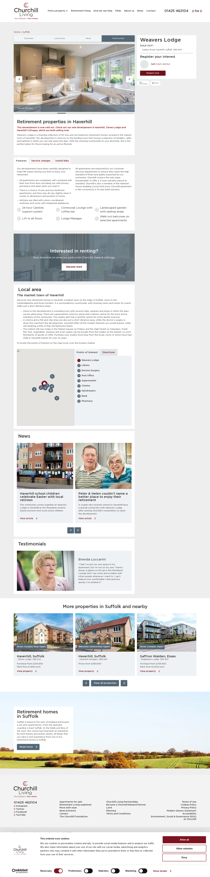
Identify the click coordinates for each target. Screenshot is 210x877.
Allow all (184, 839)
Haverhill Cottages (27, 130)
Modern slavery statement (181, 811)
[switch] (88, 870)
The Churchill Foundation (73, 817)
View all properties (105, 683)
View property (25, 671)
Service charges (40, 161)
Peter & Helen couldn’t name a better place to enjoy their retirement (103, 497)
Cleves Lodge (113, 127)
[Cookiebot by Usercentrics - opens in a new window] (19, 871)
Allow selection (184, 848)
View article (27, 518)
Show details (160, 871)
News (140, 11)
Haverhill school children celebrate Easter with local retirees (41, 497)
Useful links (62, 161)
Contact (151, 11)
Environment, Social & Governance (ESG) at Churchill (173, 818)
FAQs (118, 11)
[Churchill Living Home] (26, 11)
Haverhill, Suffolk (30, 656)
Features (21, 161)
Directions (109, 352)
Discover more (74, 267)
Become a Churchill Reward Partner (126, 805)
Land (109, 808)
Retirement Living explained (75, 805)
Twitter (20, 809)
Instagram (22, 806)
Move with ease (68, 808)
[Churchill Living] (25, 789)
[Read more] (45, 466)
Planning (111, 811)
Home (17, 32)
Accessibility (189, 814)
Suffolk (26, 32)
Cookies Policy (188, 805)
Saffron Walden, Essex (158, 656)
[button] (19, 79)
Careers (63, 814)
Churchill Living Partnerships (122, 802)
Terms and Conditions (118, 814)
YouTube (21, 815)
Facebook (21, 812)
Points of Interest (87, 352)
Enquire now (153, 73)
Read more (26, 747)
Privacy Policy (188, 808)
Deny (184, 857)
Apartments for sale (70, 802)
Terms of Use (189, 802)
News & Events (67, 811)
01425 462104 (176, 11)
